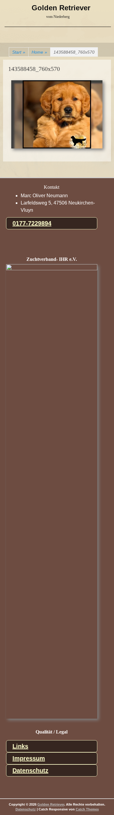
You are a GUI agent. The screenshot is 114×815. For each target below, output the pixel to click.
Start (18, 52)
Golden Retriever (61, 8)
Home (39, 52)
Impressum (28, 758)
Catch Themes (87, 809)
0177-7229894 (31, 223)
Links (20, 746)
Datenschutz (30, 770)
